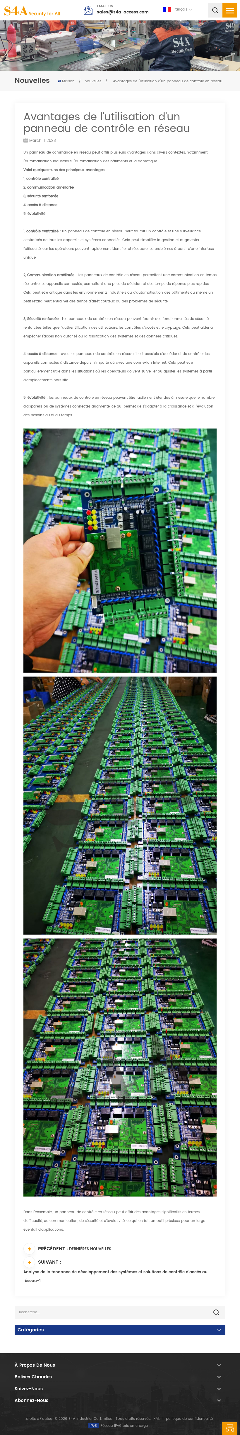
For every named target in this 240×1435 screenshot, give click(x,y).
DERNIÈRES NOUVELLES (90, 1249)
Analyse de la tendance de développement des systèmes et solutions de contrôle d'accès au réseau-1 (115, 1276)
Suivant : (49, 1262)
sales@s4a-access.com (123, 12)
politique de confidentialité (189, 1419)
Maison (68, 81)
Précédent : (53, 1249)
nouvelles (93, 81)
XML (156, 1419)
